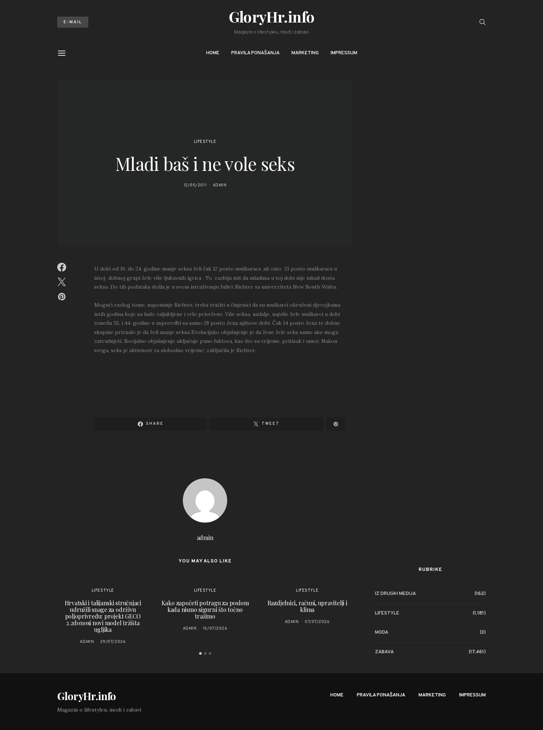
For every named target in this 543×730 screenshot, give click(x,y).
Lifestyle (205, 141)
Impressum (344, 53)
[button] (200, 653)
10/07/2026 (215, 628)
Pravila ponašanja (255, 53)
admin (220, 185)
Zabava (384, 652)
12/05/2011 (195, 185)
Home (212, 53)
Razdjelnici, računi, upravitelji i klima (307, 606)
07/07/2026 (317, 621)
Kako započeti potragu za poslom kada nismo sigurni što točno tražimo (205, 609)
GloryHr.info (272, 16)
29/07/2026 (113, 641)
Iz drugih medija (395, 593)
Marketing (305, 53)
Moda (381, 632)
